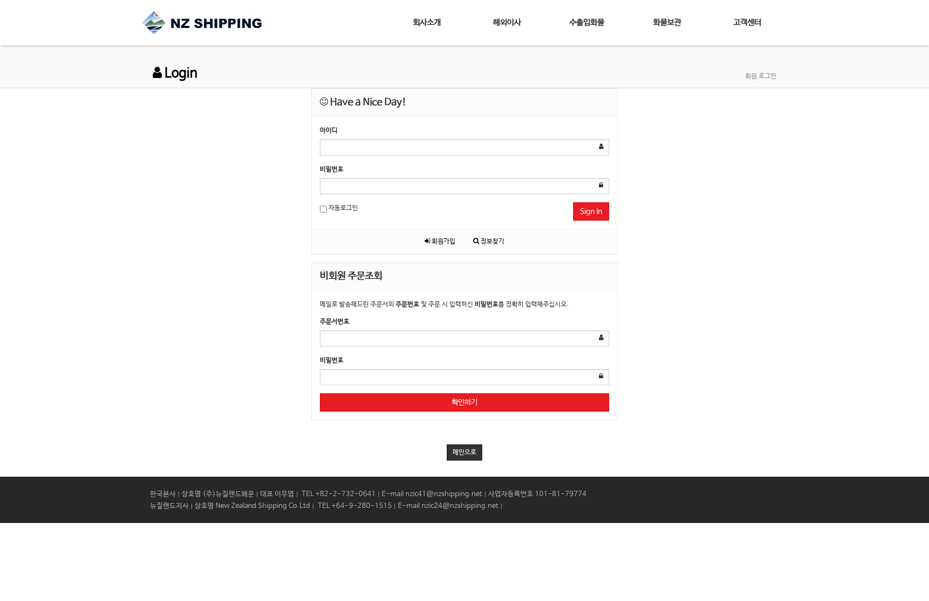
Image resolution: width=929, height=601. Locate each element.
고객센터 (747, 22)
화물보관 (667, 22)
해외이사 (507, 22)
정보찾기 (491, 241)
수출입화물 (586, 22)
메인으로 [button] (464, 452)
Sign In (591, 211)
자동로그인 (342, 208)
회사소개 (427, 22)
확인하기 (464, 402)
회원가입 (442, 241)
